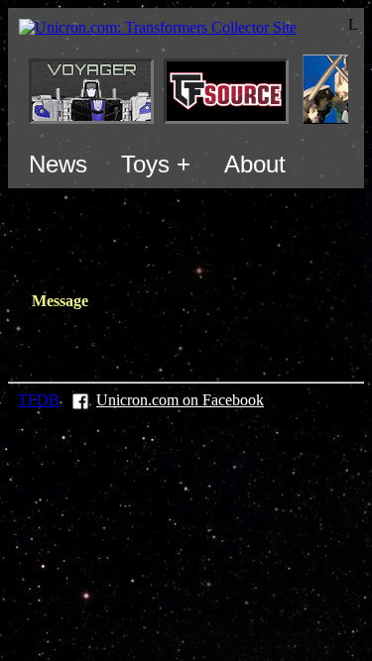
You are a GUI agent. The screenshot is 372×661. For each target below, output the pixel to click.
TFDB (39, 399)
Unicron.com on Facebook (180, 399)
